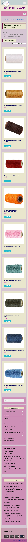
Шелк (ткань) (8, 429)
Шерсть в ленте (9, 415)
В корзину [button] (7, 76)
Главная (6, 19)
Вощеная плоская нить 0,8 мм (14, 432)
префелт (6, 418)
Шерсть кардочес (10, 412)
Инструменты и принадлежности (9, 439)
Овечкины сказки (14, 8)
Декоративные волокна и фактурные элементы (14, 425)
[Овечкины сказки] (6, 3)
